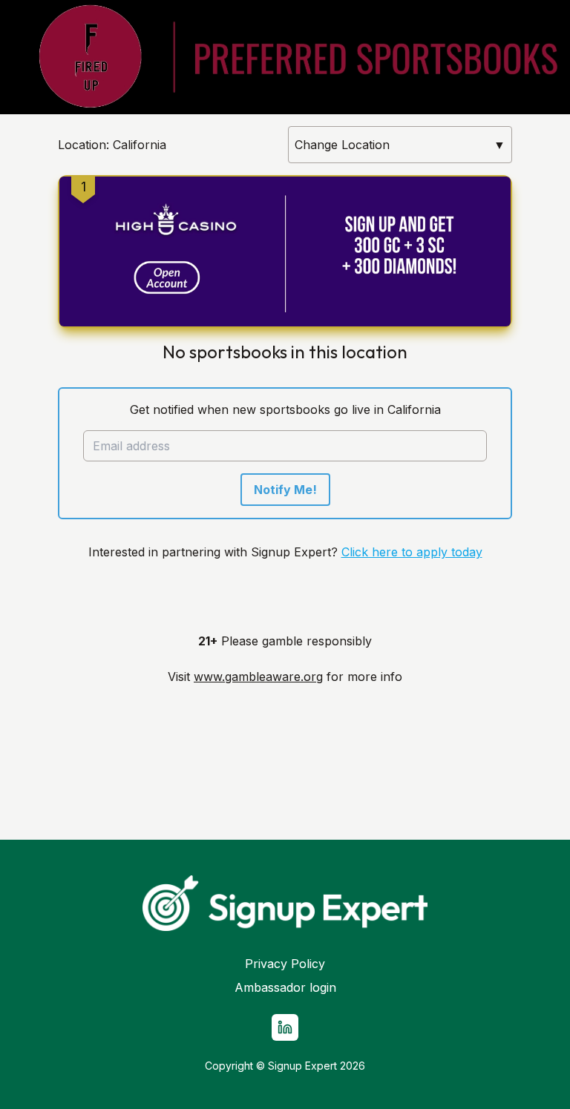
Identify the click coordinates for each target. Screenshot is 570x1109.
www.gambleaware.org (258, 676)
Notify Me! (285, 489)
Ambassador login (285, 987)
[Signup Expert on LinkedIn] (285, 1027)
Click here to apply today (411, 551)
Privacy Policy (285, 963)
